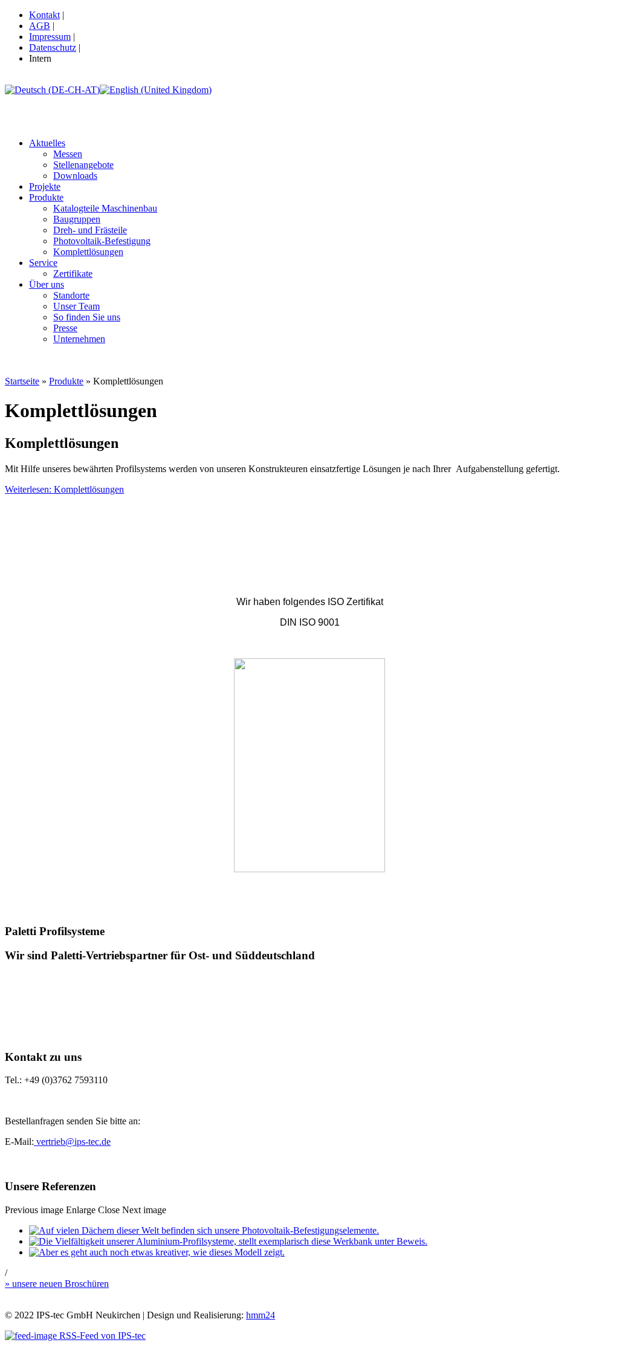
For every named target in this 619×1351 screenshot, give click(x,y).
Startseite (22, 381)
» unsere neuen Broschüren (57, 1283)
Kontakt (44, 15)
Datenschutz (52, 47)
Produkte (66, 381)
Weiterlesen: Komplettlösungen (64, 489)
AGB (39, 26)
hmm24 (260, 1315)
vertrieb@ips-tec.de (72, 1141)
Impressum (50, 36)
